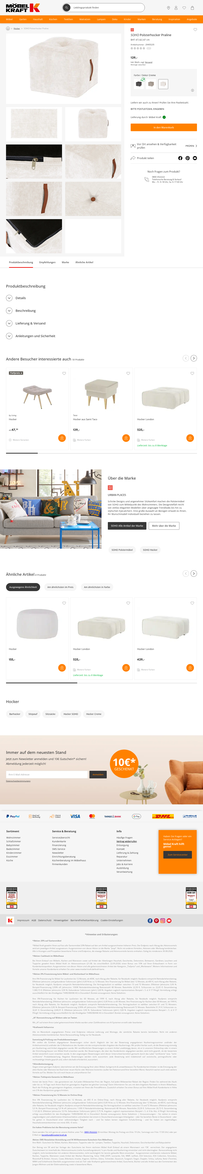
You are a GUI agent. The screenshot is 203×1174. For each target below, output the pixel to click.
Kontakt (121, 848)
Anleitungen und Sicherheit (35, 336)
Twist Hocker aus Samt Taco (85, 369)
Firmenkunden (60, 864)
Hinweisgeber (61, 920)
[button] (139, 84)
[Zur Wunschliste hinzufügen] (195, 29)
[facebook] (150, 920)
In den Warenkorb (164, 127)
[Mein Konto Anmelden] (176, 8)
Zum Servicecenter (178, 854)
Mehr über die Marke (164, 525)
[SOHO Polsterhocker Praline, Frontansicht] (93, 124)
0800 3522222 (158, 177)
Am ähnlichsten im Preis (60, 587)
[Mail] (195, 158)
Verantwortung (124, 871)
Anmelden (98, 774)
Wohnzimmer (13, 837)
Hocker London (143, 369)
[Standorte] (168, 8)
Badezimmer (13, 848)
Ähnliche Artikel (84, 262)
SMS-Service (58, 848)
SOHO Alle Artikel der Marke (127, 525)
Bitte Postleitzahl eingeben (147, 108)
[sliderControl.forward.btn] (194, 358)
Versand (148, 62)
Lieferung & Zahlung (127, 852)
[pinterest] (156, 920)
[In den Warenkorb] (62, 438)
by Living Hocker (15, 369)
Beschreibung (26, 310)
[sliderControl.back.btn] (186, 358)
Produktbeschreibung (21, 262)
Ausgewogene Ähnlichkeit (23, 587)
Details (21, 298)
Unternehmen (124, 860)
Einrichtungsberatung (63, 856)
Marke (65, 262)
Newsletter (58, 852)
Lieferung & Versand (31, 323)
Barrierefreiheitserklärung (84, 920)
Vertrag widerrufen (127, 841)
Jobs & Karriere (125, 864)
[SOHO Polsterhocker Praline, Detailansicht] (34, 161)
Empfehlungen (47, 262)
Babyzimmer (13, 845)
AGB (34, 920)
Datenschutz (45, 920)
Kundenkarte (59, 841)
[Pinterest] (188, 158)
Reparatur (122, 856)
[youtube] (169, 920)
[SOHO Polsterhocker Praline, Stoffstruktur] (34, 124)
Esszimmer (12, 856)
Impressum (23, 920)
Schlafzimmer (13, 841)
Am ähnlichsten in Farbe (97, 587)
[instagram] (162, 920)
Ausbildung (123, 867)
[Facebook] (180, 158)
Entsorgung (123, 845)
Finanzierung (59, 845)
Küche (9, 860)
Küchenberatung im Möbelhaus (69, 860)
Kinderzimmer (14, 852)
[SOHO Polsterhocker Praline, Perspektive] (63, 69)
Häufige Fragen (125, 837)
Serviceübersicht (61, 837)
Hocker (10, 599)
